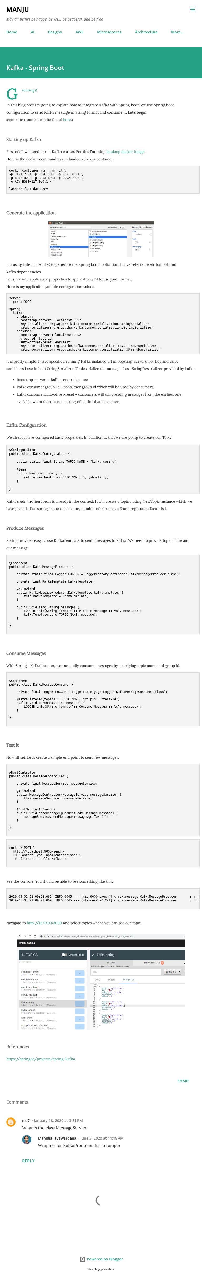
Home (11, 31)
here (67, 119)
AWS (79, 31)
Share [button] (183, 1080)
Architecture (146, 31)
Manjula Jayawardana (57, 1138)
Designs (55, 31)
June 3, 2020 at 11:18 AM (102, 1138)
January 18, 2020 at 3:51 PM (58, 1120)
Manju (17, 9)
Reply (28, 1161)
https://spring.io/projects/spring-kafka (40, 1059)
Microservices (109, 31)
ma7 (26, 1120)
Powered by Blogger (104, 1259)
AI (32, 31)
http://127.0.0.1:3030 (44, 923)
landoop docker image (126, 151)
